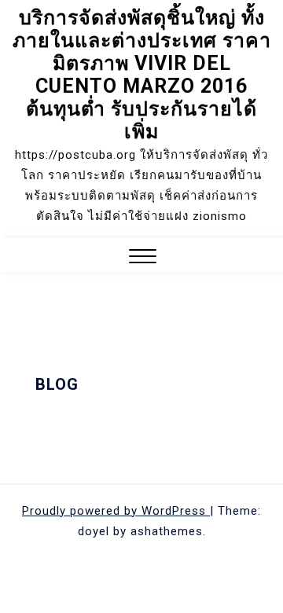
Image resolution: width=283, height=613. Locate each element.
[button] (142, 258)
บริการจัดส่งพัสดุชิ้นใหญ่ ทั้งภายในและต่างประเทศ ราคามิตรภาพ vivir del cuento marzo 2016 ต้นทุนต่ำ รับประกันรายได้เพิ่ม (142, 74)
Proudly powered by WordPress (116, 511)
